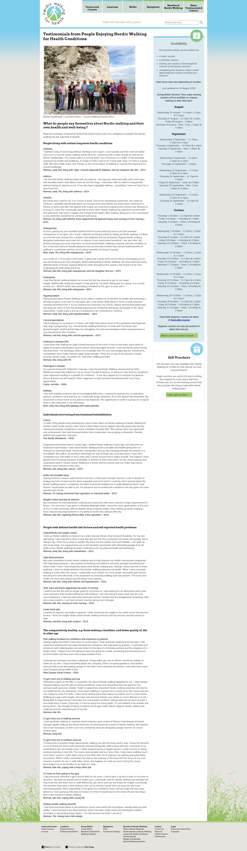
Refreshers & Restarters (90, 831)
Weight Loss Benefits (132, 839)
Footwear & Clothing (111, 831)
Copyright (175, 831)
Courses (44, 831)
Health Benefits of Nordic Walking (137, 831)
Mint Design (89, 847)
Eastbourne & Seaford (69, 831)
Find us (47, 847)
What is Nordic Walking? (133, 829)
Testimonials (160, 836)
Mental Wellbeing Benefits (134, 841)
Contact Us (159, 829)
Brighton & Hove (67, 829)
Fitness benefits (129, 836)
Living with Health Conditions (135, 834)
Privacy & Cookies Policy (181, 829)
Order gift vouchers (177, 394)
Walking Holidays (88, 834)
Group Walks (86, 829)
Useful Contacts (161, 834)
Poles (105, 829)
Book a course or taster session (177, 335)
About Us (158, 831)
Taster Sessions (47, 829)
